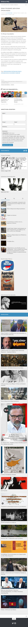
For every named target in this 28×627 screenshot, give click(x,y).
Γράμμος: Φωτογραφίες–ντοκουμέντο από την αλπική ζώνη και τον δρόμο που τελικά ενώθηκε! (16, 203)
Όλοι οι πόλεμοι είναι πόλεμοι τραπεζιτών (16, 208)
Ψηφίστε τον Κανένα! (11, 215)
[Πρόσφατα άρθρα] (22, 198)
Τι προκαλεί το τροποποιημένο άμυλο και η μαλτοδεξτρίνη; (13, 506)
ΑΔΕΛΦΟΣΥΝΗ (5, 192)
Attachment (4, 131)
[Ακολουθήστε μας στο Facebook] (26, 150)
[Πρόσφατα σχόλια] (14, 198)
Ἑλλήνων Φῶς (5, 1)
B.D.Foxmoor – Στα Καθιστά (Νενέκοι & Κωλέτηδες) (12, 367)
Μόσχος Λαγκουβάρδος (5, 84)
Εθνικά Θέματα (14, 4)
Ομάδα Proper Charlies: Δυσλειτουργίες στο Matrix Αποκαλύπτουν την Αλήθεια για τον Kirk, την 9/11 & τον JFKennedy (16, 230)
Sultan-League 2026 (6, 170)
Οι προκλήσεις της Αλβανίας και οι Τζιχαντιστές (5, 101)
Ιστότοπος (4, 126)
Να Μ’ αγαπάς (4, 490)
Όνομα (4, 122)
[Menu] (26, 1)
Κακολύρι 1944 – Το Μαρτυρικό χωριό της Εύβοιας (12, 538)
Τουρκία (12, 84)
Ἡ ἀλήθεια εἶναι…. (11, 241)
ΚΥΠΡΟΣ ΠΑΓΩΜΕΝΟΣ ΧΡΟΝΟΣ (8, 474)
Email (15, 122)
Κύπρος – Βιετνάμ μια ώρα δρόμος (8, 609)
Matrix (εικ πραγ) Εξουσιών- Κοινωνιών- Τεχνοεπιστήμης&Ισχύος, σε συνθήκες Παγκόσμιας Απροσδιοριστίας (12, 592)
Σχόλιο (4, 113)
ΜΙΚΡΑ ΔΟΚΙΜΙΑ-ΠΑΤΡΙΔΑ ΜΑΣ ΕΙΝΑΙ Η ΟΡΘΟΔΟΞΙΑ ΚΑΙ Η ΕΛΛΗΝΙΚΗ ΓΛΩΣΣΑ (11, 82)
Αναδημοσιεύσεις (5, 4)
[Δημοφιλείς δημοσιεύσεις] (5, 198)
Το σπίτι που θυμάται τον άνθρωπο (8, 522)
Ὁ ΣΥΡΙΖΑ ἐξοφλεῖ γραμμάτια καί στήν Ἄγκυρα (18, 101)
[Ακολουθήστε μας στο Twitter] (24, 150)
